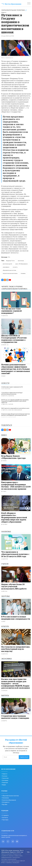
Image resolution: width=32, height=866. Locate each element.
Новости (4, 774)
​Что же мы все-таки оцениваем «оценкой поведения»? (11, 311)
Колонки (4, 776)
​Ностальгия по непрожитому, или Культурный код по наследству (15, 649)
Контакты (5, 817)
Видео (4, 785)
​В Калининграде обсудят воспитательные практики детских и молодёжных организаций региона (15, 414)
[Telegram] (7, 280)
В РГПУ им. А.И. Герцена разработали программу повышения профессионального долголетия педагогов (15, 401)
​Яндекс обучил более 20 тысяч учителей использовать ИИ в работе (14, 586)
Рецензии (5, 782)
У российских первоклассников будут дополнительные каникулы (12, 393)
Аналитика (5, 778)
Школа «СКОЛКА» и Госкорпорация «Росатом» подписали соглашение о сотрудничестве (14, 338)
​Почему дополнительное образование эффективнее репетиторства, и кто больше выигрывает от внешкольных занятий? (15, 369)
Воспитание (12, 417)
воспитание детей (7, 264)
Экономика (5, 798)
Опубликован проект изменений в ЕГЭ (12, 387)
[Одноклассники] (5, 280)
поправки (23, 273)
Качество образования (15, 410)
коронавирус (6, 267)
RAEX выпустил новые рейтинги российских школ (15, 408)
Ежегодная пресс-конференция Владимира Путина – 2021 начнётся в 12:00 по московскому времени (16, 485)
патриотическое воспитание (10, 273)
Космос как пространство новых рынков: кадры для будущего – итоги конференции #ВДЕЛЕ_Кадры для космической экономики (15, 683)
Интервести (5, 802)
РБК (9, 257)
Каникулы (11, 395)
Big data (4, 804)
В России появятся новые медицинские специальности (15, 618)
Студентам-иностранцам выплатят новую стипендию (15, 717)
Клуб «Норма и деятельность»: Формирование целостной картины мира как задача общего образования (14, 517)
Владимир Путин (10, 260)
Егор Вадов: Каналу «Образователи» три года (13, 457)
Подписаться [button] (24, 757)
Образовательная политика (13, 10)
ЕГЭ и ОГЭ (7, 388)
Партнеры (5, 820)
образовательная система (9, 270)
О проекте (5, 815)
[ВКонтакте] (2, 280)
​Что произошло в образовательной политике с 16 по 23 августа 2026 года (15, 554)
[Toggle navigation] (29, 3)
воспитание (21, 260)
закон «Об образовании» (21, 264)
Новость (3, 12)
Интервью (5, 780)
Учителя (10, 404)
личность (15, 267)
